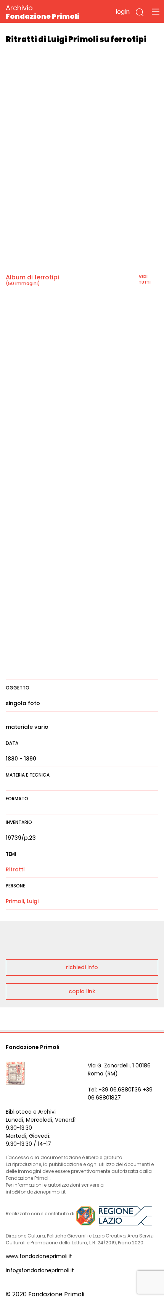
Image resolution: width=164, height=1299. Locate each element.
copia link (82, 991)
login (123, 11)
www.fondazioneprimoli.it (39, 1256)
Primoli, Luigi (22, 901)
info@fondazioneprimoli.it (40, 1270)
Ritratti (15, 869)
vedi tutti (145, 279)
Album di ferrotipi (32, 277)
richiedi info (82, 967)
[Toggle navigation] (155, 11)
